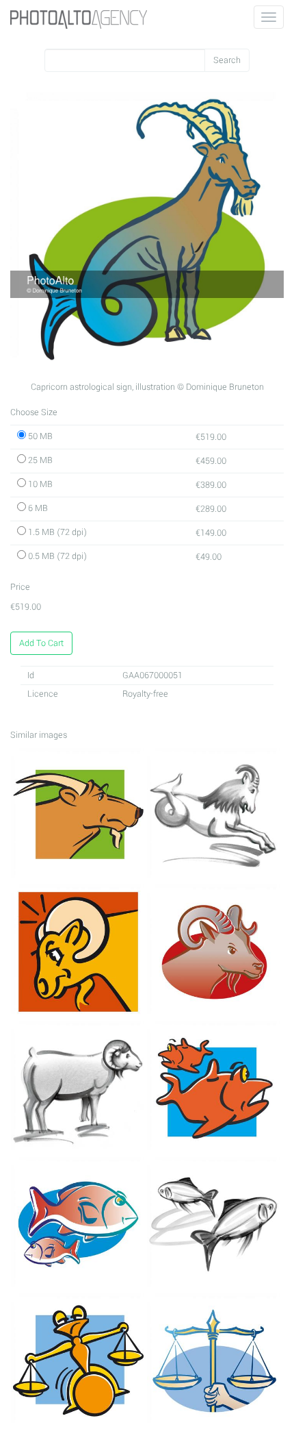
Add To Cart (41, 643)
